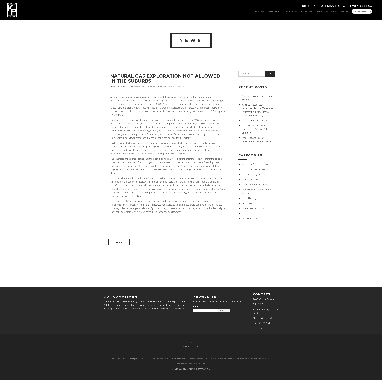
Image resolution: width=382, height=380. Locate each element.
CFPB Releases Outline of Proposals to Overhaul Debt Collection (254, 129)
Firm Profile (290, 11)
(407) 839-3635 (264, 323)
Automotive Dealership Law (254, 164)
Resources (306, 11)
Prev (119, 242)
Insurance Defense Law (252, 208)
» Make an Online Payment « (191, 369)
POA (180, 86)
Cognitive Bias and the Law (254, 120)
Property (187, 86)
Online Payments (362, 11)
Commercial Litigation (251, 174)
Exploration (161, 86)
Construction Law (249, 179)
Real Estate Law (249, 218)
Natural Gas (173, 86)
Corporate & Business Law (122, 86)
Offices (330, 11)
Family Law (246, 203)
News (319, 11)
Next (219, 242)
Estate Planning (248, 198)
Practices (259, 11)
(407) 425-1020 (265, 318)
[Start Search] (270, 73)
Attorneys (274, 11)
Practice (245, 213)
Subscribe (224, 310)
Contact (345, 11)
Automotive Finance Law (253, 169)
